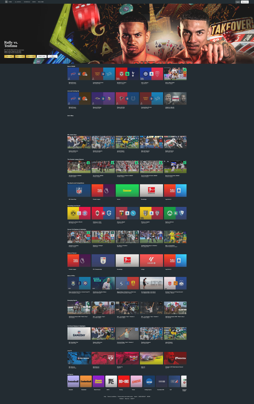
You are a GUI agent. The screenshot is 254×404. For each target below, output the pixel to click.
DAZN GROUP (142, 396)
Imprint (135, 396)
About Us (127, 398)
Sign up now (245, 2)
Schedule (27, 1)
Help (105, 396)
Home (10, 1)
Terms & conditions (111, 396)
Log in (237, 2)
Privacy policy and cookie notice (125, 396)
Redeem (122, 398)
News (34, 1)
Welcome (41, 1)
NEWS (148, 396)
